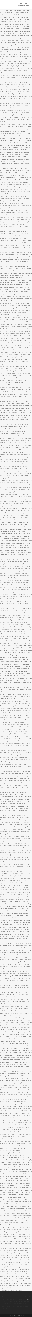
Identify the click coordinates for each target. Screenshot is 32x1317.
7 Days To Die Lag (7, 1296)
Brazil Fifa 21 (9, 1308)
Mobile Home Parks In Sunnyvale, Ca (16, 1299)
